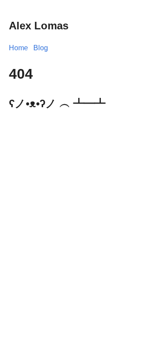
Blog (40, 48)
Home (18, 48)
